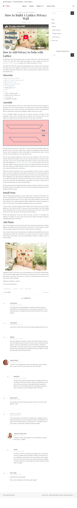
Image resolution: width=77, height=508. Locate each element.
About (24, 6)
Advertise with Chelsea (54, 495)
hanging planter (8, 97)
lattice (21, 288)
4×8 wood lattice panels (12, 78)
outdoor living (28, 288)
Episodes (19, 12)
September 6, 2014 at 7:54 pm (16, 304)
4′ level (6, 89)
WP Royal (12, 495)
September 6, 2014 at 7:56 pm (16, 324)
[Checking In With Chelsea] (8, 6)
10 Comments (45, 292)
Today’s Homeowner (68, 495)
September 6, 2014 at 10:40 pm (16, 338)
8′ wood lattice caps (11, 82)
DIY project (15, 288)
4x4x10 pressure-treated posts (14, 80)
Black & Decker (7, 288)
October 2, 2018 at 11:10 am (16, 474)
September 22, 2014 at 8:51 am (20, 378)
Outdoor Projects (18, 1)
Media (61, 495)
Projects (39, 6)
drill (5, 91)
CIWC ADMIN (8, 292)
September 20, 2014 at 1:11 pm (16, 362)
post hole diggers (9, 86)
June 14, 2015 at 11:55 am (15, 399)
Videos (31, 6)
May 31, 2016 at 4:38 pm (15, 415)
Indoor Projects (7, 1)
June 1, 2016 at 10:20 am (19, 435)
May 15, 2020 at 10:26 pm (19, 451)
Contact (43, 495)
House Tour (51, 6)
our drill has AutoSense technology (24, 162)
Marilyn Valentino (15, 414)
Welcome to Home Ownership (11, 63)
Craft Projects (28, 1)
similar (13, 87)
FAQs (47, 495)
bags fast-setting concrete (13, 84)
